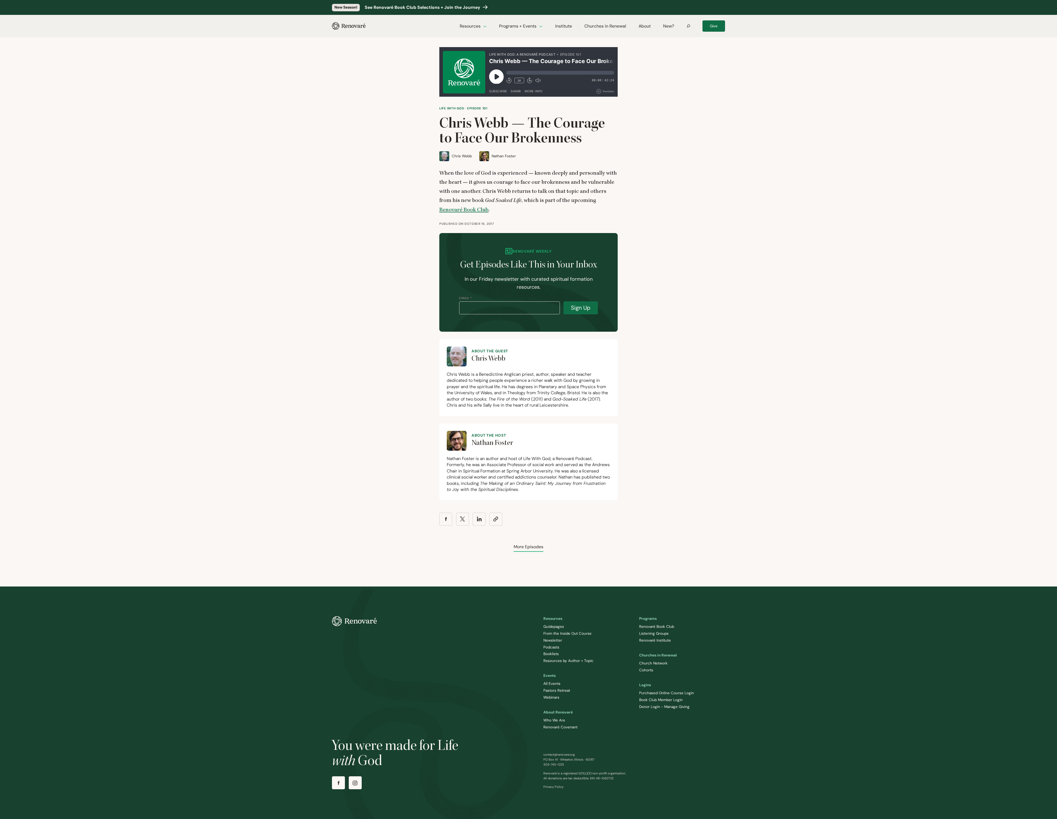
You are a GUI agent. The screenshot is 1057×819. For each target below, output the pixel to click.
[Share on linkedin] (479, 519)
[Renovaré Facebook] (338, 782)
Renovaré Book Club (464, 209)
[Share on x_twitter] (462, 519)
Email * (465, 298)
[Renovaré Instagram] (355, 782)
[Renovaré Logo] (349, 26)
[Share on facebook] (445, 519)
